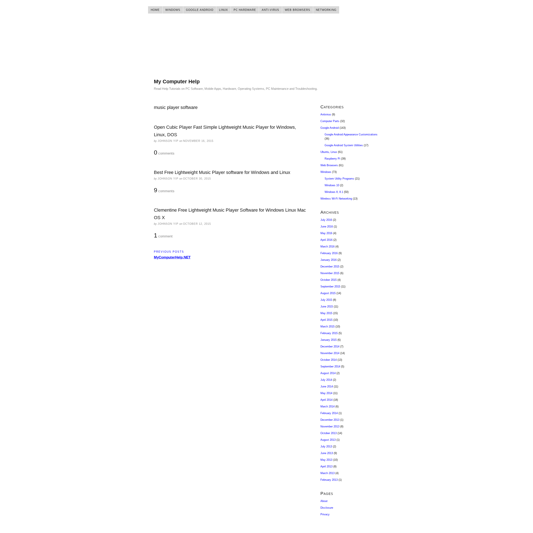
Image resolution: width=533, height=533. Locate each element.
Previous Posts (169, 251)
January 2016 (328, 259)
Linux (223, 9)
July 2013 (326, 446)
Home (155, 9)
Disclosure (326, 507)
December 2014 (329, 346)
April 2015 (326, 319)
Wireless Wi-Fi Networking (336, 198)
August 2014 (328, 373)
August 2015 (328, 293)
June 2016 (326, 226)
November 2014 (329, 353)
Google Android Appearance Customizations (351, 134)
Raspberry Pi (332, 158)
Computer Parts (329, 121)
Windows (172, 9)
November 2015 (329, 273)
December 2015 (329, 266)
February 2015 (329, 333)
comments (164, 153)
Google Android (199, 9)
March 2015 (327, 326)
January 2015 (328, 339)
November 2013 (329, 426)
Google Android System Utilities (344, 145)
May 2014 (326, 393)
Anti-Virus (270, 9)
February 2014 (329, 413)
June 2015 (326, 306)
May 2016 (326, 233)
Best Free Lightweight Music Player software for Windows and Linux (222, 172)
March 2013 (327, 473)
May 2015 (326, 313)
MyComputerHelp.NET (172, 257)
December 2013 (329, 419)
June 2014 (326, 386)
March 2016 (327, 246)
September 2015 (330, 286)
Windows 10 (332, 185)
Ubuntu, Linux (328, 152)
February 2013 (329, 479)
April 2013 (326, 466)
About (324, 501)
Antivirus (325, 114)
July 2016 (326, 219)
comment (163, 235)
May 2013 (326, 459)
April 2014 (326, 399)
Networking (326, 9)
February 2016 (329, 253)
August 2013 (328, 439)
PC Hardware (245, 9)
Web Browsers (297, 9)
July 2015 (326, 299)
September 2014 (330, 366)
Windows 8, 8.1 (334, 191)
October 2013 (328, 433)
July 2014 (326, 379)
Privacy (325, 514)
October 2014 (328, 359)
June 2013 (326, 453)
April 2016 (326, 239)
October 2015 (328, 279)
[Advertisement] (266, 49)
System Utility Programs (339, 178)
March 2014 (327, 406)
